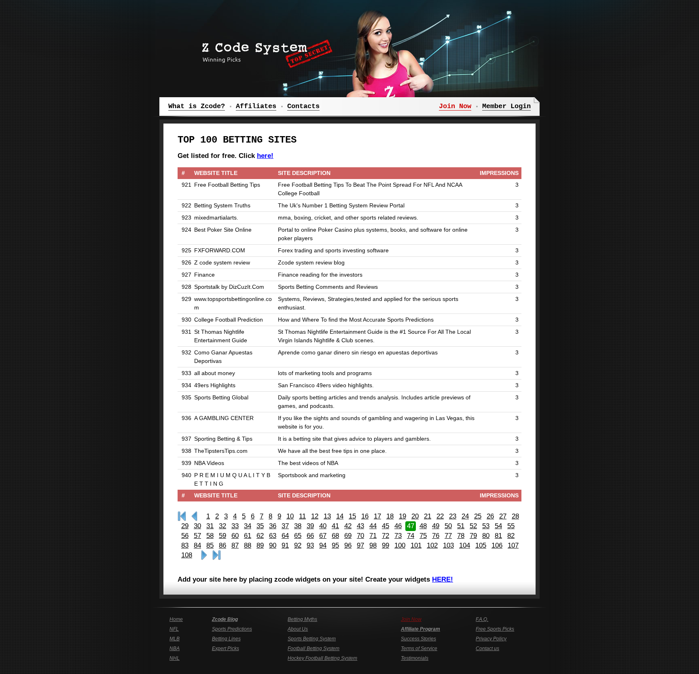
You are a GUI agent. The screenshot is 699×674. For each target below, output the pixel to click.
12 (314, 516)
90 (272, 545)
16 (365, 516)
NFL (174, 629)
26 (490, 516)
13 (327, 516)
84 (197, 545)
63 (272, 536)
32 (222, 526)
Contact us (487, 648)
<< (194, 516)
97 (360, 545)
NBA (174, 648)
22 (440, 516)
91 (285, 545)
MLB (174, 639)
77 (448, 536)
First (182, 516)
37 (285, 526)
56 (185, 536)
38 (297, 526)
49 (435, 526)
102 (432, 545)
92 (297, 545)
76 (435, 536)
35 (260, 526)
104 (464, 545)
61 (247, 536)
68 (335, 536)
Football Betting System (313, 648)
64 (285, 536)
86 (222, 545)
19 (402, 516)
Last (216, 555)
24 (465, 516)
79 (473, 536)
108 (186, 555)
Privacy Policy (491, 639)
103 (448, 545)
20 (415, 516)
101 (416, 545)
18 (390, 516)
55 (511, 526)
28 (515, 516)
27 (502, 516)
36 (272, 526)
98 (373, 545)
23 (452, 516)
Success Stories (418, 639)
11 (302, 516)
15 (352, 516)
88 (247, 545)
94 (322, 545)
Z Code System (264, 50)
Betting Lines (226, 639)
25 (477, 516)
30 (197, 526)
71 (373, 536)
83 (185, 545)
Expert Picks (225, 648)
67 (322, 536)
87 (235, 545)
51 (460, 526)
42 (348, 526)
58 (210, 536)
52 (473, 526)
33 (235, 526)
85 (210, 545)
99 (385, 545)
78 (460, 536)
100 (399, 545)
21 (427, 516)
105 (480, 545)
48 (423, 526)
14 (339, 516)
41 (335, 526)
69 (348, 536)
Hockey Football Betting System (322, 658)
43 (360, 526)
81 (498, 536)
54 (498, 526)
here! (265, 156)
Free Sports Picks (495, 629)
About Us (298, 629)
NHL (174, 658)
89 (260, 545)
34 (247, 526)
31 (210, 526)
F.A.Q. (482, 619)
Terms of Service (419, 648)
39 (310, 526)
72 (385, 536)
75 (423, 536)
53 (485, 526)
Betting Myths (302, 619)
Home (176, 619)
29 (185, 526)
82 (511, 536)
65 (297, 536)
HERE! (442, 579)
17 (377, 516)
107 (513, 545)
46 (398, 526)
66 (310, 536)
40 (322, 526)
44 (373, 526)
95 (335, 545)
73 (398, 536)
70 (360, 536)
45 (385, 526)
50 (448, 526)
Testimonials (414, 658)
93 (310, 545)
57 (197, 536)
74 (410, 536)
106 (496, 545)
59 (222, 536)
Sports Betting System (312, 639)
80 (485, 536)
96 (348, 545)
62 (260, 536)
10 (290, 516)
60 (235, 536)
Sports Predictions (232, 629)
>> (204, 555)
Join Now (411, 619)
